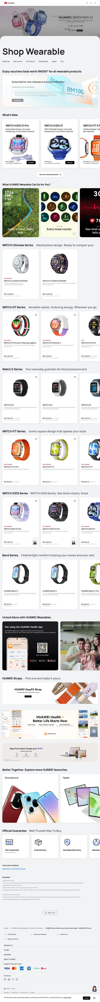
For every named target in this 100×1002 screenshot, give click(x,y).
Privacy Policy (44, 95)
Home (6, 928)
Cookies (32, 992)
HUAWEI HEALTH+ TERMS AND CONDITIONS (13, 869)
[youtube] (17, 979)
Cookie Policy (67, 997)
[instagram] (13, 979)
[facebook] (5, 979)
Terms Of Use (14, 992)
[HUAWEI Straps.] (50, 693)
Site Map (6, 992)
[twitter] (9, 979)
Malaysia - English (10, 988)
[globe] (4, 988)
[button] (87, 3)
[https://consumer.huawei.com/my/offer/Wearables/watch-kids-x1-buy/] (50, 23)
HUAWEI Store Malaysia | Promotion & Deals (27, 928)
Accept (86, 998)
